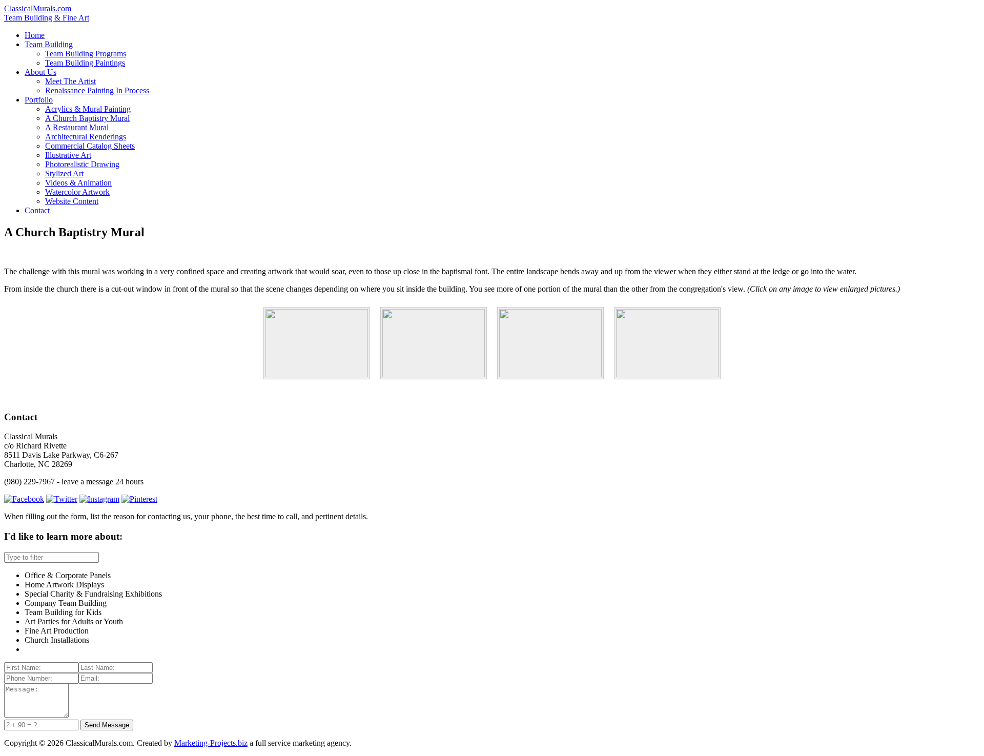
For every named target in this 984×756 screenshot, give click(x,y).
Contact (37, 210)
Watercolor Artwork (77, 192)
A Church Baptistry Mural (87, 118)
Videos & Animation (78, 182)
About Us (40, 72)
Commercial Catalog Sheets (90, 145)
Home (35, 35)
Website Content (71, 201)
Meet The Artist (70, 81)
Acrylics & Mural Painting (88, 109)
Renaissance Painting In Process (97, 90)
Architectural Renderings (85, 136)
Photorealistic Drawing (82, 164)
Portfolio (39, 99)
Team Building (49, 44)
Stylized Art (64, 173)
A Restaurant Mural (77, 127)
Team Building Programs (85, 53)
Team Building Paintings (85, 62)
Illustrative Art (68, 155)
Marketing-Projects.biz (211, 743)
